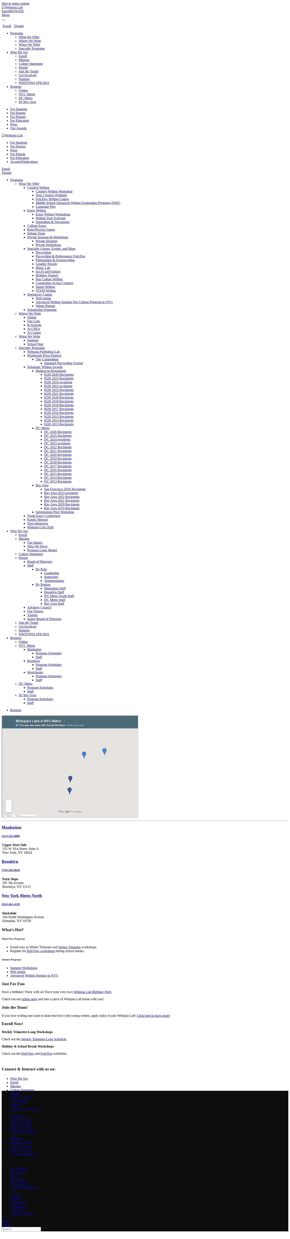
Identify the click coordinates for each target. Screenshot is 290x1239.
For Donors (18, 117)
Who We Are (19, 52)
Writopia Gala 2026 (40, 527)
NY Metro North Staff (59, 596)
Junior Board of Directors (44, 619)
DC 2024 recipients (57, 439)
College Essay (36, 226)
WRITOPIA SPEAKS (34, 83)
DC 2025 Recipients (58, 435)
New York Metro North (22, 895)
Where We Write (30, 41)
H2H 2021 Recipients (58, 393)
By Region (43, 584)
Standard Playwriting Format (63, 363)
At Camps (34, 332)
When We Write (29, 44)
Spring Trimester (69, 947)
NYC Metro (27, 94)
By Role (41, 569)
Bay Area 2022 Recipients (61, 497)
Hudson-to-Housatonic (51, 371)
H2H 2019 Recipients (58, 401)
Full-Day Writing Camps (52, 199)
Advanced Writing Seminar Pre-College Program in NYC (74, 302)
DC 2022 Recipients (58, 447)
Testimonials (18, 1206)
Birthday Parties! (47, 275)
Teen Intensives (37, 523)
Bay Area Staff (54, 603)
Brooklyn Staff (54, 592)
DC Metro (25, 98)
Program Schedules (49, 653)
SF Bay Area (27, 102)
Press (13, 124)
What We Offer (29, 37)
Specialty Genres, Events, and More (51, 248)
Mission (24, 60)
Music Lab (43, 268)
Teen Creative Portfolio (51, 195)
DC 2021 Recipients (58, 451)
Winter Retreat (45, 306)
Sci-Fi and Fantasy (48, 271)
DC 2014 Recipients (58, 477)
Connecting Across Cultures (54, 283)
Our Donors (35, 611)
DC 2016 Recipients (58, 470)
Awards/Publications (24, 161)
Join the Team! (28, 71)
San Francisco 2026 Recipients (65, 489)
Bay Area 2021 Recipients (61, 500)
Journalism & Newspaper (53, 222)
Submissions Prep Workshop (55, 512)
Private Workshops (48, 245)
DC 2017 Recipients (58, 466)
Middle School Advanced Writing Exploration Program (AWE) (78, 203)
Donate (19, 26)
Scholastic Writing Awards (45, 367)
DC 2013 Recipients (58, 481)
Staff (30, 565)
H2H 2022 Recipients (58, 390)
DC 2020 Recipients (58, 455)
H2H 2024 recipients (58, 382)
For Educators (19, 120)
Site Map (16, 1198)
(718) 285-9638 (11, 870)
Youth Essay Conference (43, 516)
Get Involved (27, 75)
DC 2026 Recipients (58, 432)
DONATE (17, 11)
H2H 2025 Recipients (58, 378)
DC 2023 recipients (57, 443)
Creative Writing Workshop (54, 191)
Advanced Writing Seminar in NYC (34, 975)
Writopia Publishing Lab (43, 351)
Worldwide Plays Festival (44, 355)
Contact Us (17, 1210)
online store (29, 999)
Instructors (51, 577)
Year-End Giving (21, 1214)
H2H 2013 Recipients (58, 424)
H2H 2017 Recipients (58, 409)
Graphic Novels (46, 264)
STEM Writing (46, 290)
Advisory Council (39, 607)
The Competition (47, 359)
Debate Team (36, 233)
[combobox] (21, 1229)
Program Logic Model (42, 550)
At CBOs (33, 329)
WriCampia (43, 298)
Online (23, 90)
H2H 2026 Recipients (58, 374)
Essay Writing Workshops (53, 214)
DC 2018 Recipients (58, 462)
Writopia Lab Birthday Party (92, 992)
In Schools (34, 325)
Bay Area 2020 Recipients (61, 504)
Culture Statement (31, 64)
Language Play (46, 206)
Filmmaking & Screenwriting (55, 260)
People (23, 67)
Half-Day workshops (41, 951)
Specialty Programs (32, 48)
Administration (54, 580)
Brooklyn (33, 661)
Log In (14, 1195)
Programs (16, 33)
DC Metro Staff (54, 600)
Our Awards (18, 128)
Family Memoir (37, 519)
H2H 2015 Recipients (58, 416)
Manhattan (34, 649)
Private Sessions (46, 241)
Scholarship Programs (41, 309)
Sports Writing (45, 287)
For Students (18, 109)
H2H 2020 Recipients (58, 397)
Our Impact (34, 542)
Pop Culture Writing (49, 279)
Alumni (32, 615)
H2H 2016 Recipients (58, 413)
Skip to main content (15, 3)
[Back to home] (12, 7)
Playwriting (43, 252)
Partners (24, 79)
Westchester (35, 672)
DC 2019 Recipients (58, 458)
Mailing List (18, 1202)
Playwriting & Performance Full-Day (60, 256)
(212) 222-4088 (11, 836)
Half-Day (27, 1053)
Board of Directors (39, 561)
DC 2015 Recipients (58, 474)
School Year (35, 344)
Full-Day (47, 1053)
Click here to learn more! (153, 1015)
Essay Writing (36, 210)
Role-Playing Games (41, 229)
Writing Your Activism (51, 218)
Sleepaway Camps (39, 294)
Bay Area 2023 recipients (61, 493)
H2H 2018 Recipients (58, 405)
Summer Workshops (23, 968)
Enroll (6, 11)
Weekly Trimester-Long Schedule (43, 1039)
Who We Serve (37, 546)
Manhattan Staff (55, 588)
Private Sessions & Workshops (47, 237)
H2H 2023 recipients (58, 386)
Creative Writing (38, 187)
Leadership (51, 573)
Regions (15, 86)
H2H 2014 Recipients (58, 420)
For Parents (17, 113)
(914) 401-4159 (11, 904)
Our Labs (33, 321)
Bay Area (42, 485)
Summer (32, 340)
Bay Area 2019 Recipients (61, 508)
